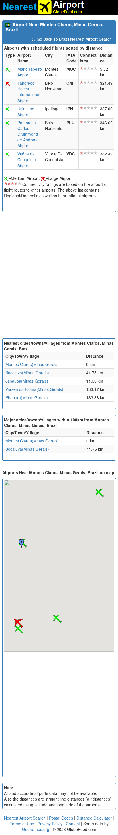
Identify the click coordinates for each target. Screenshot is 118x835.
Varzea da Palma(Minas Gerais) (34, 389)
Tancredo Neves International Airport (28, 91)
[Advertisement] (59, 277)
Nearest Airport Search (25, 818)
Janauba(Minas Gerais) (26, 381)
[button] (57, 619)
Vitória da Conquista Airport (26, 159)
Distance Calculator (94, 818)
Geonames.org (35, 829)
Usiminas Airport (25, 111)
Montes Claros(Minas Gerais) (32, 364)
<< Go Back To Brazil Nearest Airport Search (71, 39)
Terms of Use (22, 823)
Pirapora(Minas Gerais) (26, 397)
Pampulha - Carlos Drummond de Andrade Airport (28, 134)
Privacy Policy (51, 823)
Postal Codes (61, 818)
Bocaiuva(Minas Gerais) (27, 372)
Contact (73, 823)
